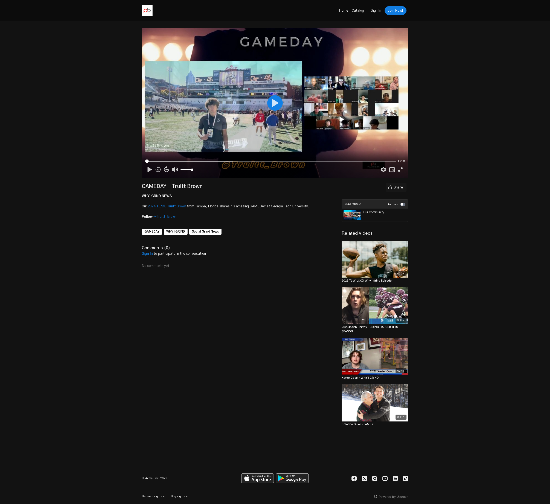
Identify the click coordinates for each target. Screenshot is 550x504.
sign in (147, 253)
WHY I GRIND (175, 231)
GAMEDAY (151, 231)
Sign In (376, 10)
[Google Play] (292, 478)
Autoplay (393, 204)
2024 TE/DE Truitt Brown (167, 206)
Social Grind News (205, 231)
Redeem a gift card (154, 496)
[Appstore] (257, 478)
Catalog (358, 10)
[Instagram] (374, 478)
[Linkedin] (395, 478)
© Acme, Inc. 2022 (154, 478)
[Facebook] (354, 478)
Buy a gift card (180, 496)
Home (343, 10)
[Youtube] (385, 478)
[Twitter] (364, 478)
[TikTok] (405, 478)
